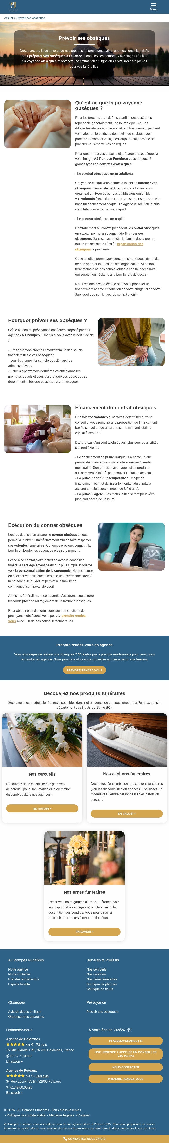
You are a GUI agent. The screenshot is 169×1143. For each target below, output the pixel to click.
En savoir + (42, 808)
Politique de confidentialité (26, 1115)
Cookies (83, 1115)
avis (41, 1044)
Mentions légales (61, 1115)
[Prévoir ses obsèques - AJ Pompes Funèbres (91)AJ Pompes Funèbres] (84, 6)
